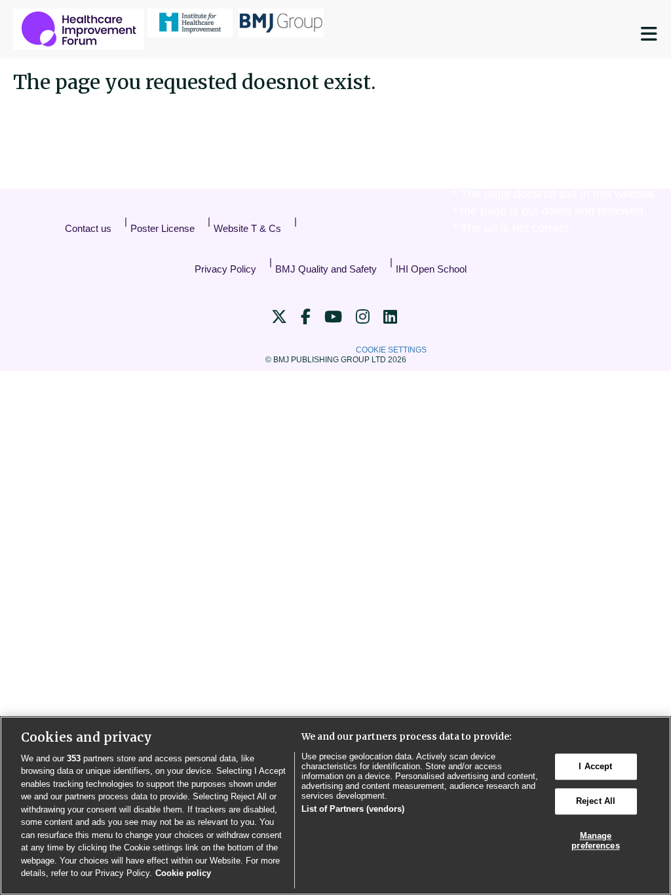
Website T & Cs (247, 228)
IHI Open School (431, 269)
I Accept (595, 767)
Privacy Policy (225, 269)
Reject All (595, 801)
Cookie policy (183, 873)
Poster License (162, 228)
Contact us (88, 228)
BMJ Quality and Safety (326, 269)
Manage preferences (595, 841)
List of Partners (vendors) (352, 809)
